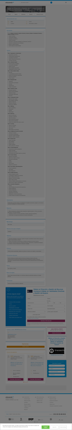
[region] (36, 426)
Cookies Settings (63, 427)
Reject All (54, 427)
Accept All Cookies (46, 427)
